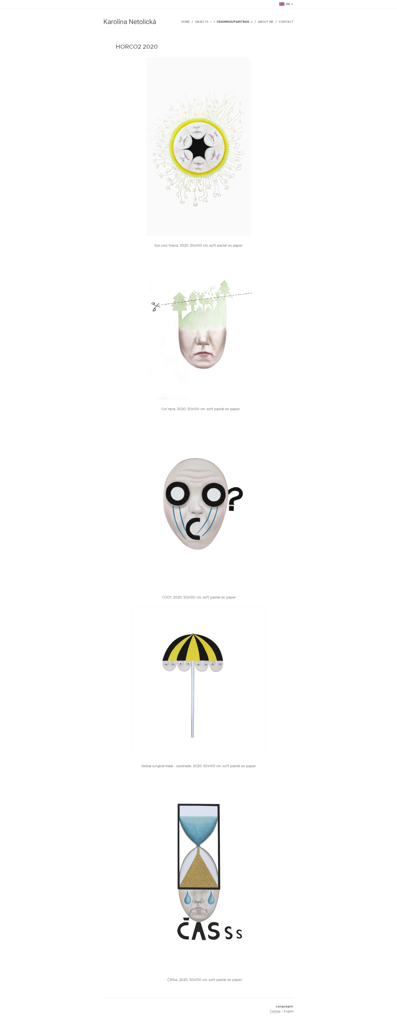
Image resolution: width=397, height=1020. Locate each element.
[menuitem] (186, 22)
